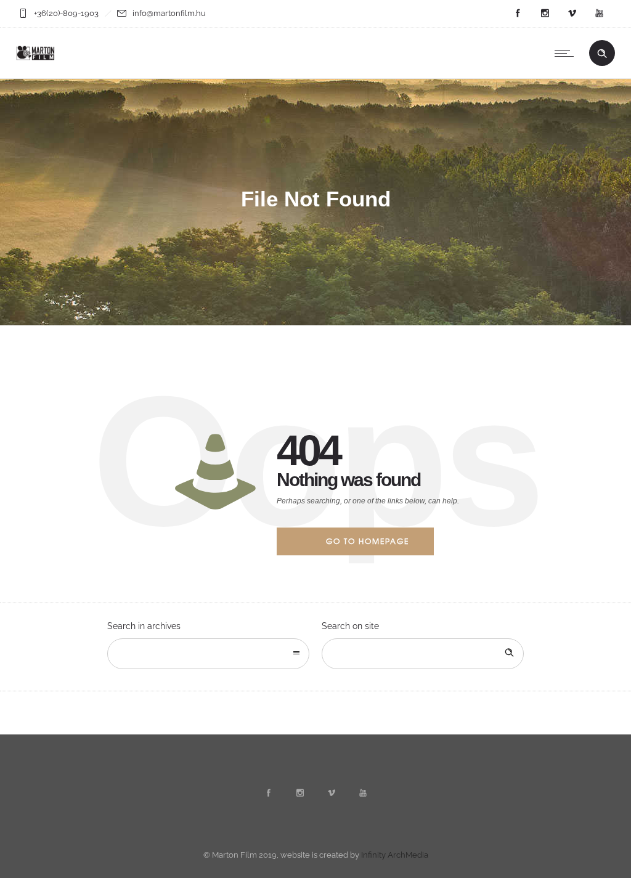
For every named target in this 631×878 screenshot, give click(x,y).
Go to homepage (367, 541)
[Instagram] (544, 13)
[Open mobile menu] (567, 53)
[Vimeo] (571, 13)
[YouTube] (599, 13)
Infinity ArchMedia (394, 855)
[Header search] (602, 53)
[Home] (35, 63)
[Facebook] (517, 13)
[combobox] (208, 653)
